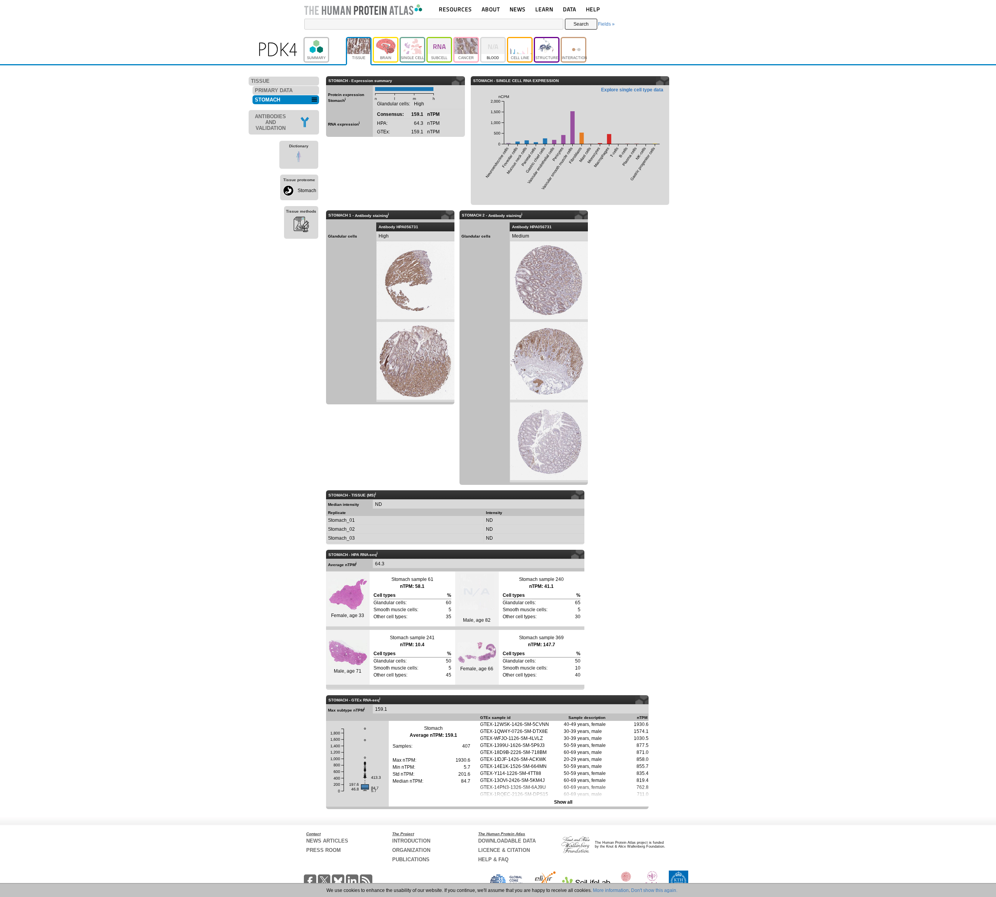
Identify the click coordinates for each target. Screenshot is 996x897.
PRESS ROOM (323, 850)
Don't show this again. (654, 890)
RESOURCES (455, 9)
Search (581, 24)
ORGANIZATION (411, 850)
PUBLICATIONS (411, 859)
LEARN (544, 9)
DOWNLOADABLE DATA (507, 841)
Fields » (606, 24)
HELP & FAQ (493, 859)
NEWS (518, 9)
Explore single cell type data (632, 90)
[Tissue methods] (301, 225)
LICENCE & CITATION (504, 850)
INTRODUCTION (411, 841)
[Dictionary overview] (298, 158)
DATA (569, 9)
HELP (593, 9)
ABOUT (491, 9)
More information (611, 890)
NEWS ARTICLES (327, 841)
